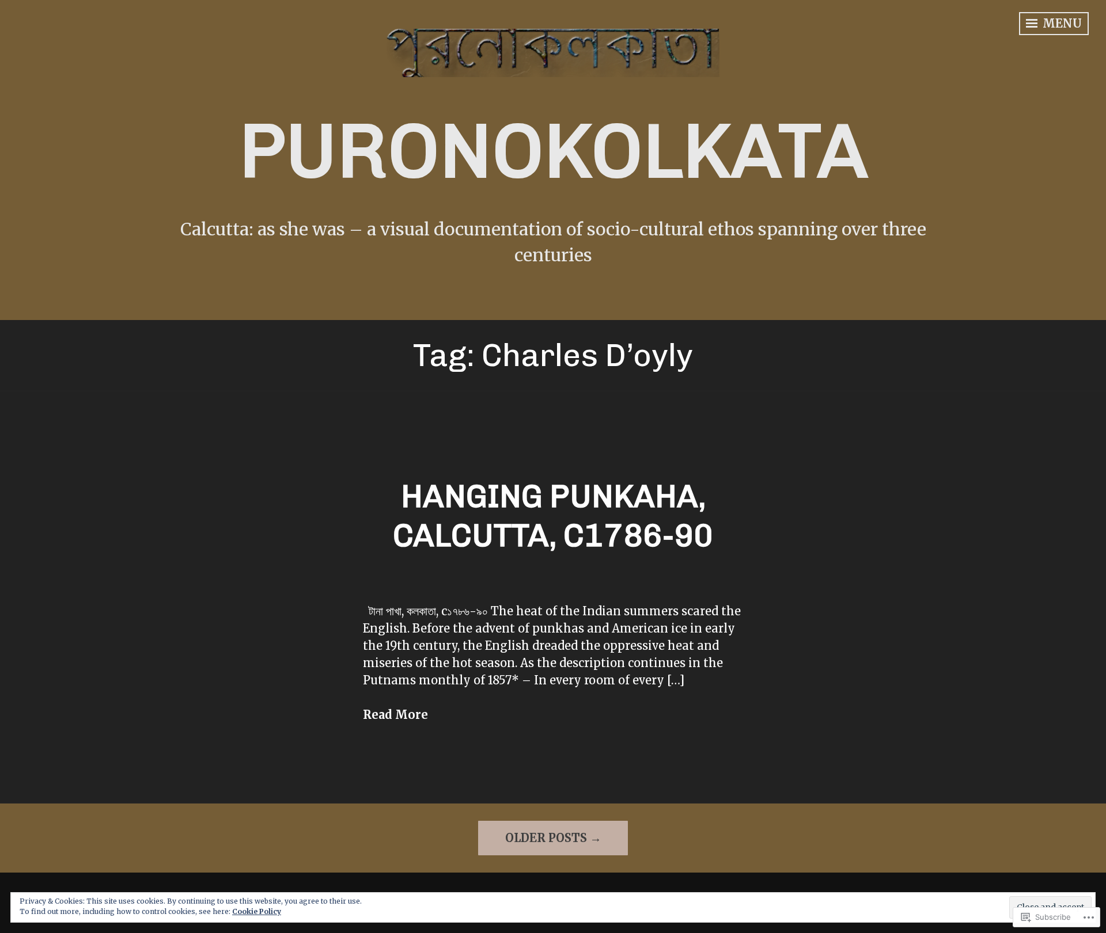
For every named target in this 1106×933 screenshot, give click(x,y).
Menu (1061, 23)
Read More (395, 714)
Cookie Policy (256, 911)
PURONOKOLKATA (553, 150)
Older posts (546, 838)
